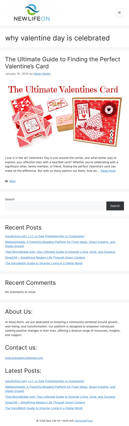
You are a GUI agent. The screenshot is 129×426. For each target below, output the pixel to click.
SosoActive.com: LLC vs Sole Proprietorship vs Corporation (44, 236)
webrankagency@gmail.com (24, 358)
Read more (108, 170)
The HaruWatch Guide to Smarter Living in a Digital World (43, 263)
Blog (12, 181)
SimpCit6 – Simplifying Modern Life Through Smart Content (45, 257)
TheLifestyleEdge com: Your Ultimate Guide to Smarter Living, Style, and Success (60, 252)
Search (9, 199)
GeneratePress (84, 420)
